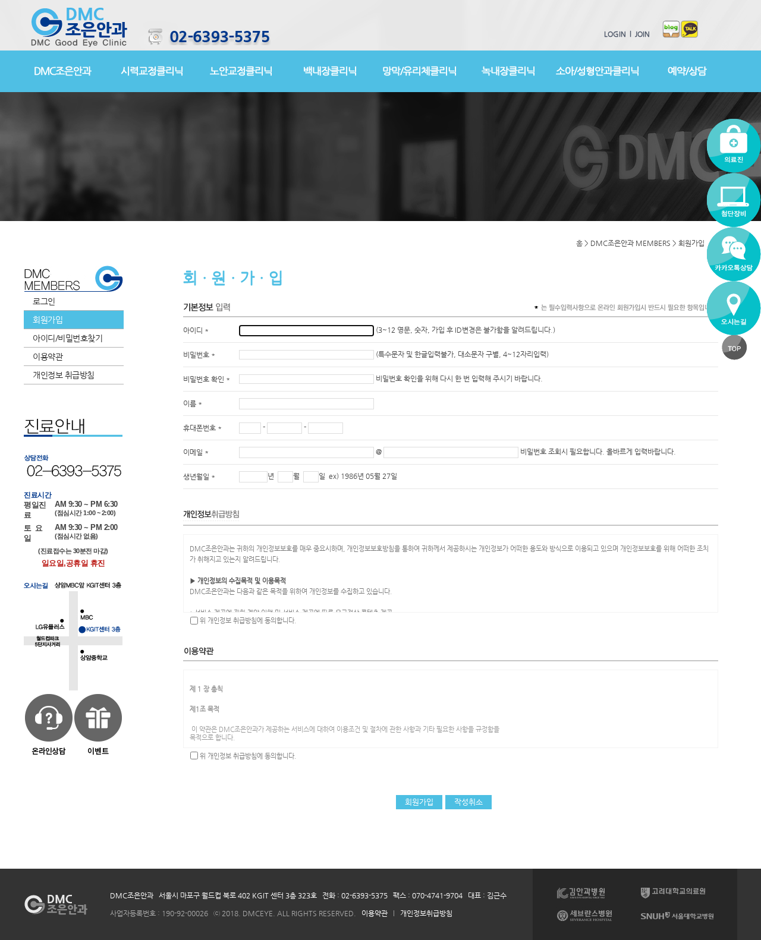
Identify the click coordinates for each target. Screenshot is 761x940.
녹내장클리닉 (508, 71)
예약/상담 (687, 71)
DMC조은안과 (62, 71)
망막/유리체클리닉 (419, 71)
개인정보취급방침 (426, 913)
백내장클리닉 (330, 71)
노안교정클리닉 (241, 71)
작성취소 (468, 801)
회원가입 (47, 319)
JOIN (640, 34)
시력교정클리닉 (152, 71)
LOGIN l (617, 34)
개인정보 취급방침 (64, 375)
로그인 (44, 301)
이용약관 (47, 356)
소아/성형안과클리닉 (597, 71)
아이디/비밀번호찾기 (67, 338)
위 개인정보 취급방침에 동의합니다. (248, 620)
